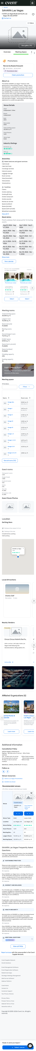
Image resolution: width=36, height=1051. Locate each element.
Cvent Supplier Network (8, 960)
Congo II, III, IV (12, 453)
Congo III (10, 421)
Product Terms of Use (8, 1001)
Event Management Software (10, 967)
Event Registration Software (10, 970)
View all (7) (5, 214)
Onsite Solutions (6, 963)
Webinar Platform (7, 981)
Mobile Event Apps (7, 973)
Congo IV (10, 427)
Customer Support (7, 991)
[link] (16, 632)
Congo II (10, 414)
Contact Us (5, 988)
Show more (5, 257)
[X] (3, 771)
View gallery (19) (26, 45)
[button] (32, 287)
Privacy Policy (6, 998)
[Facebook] (7, 771)
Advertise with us (7, 1006)
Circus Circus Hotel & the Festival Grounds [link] (15, 639)
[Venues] (32, 3)
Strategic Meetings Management (11, 975)
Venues (6, 7)
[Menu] (2, 3)
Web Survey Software (8, 978)
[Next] (34, 53)
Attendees (5, 384)
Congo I (10, 408)
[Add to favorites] (33, 14)
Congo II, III (11, 446)
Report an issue (6, 952)
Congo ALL (11, 402)
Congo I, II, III (12, 440)
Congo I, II (11, 434)
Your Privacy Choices (8, 994)
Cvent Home (5, 985)
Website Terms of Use (8, 1003)
